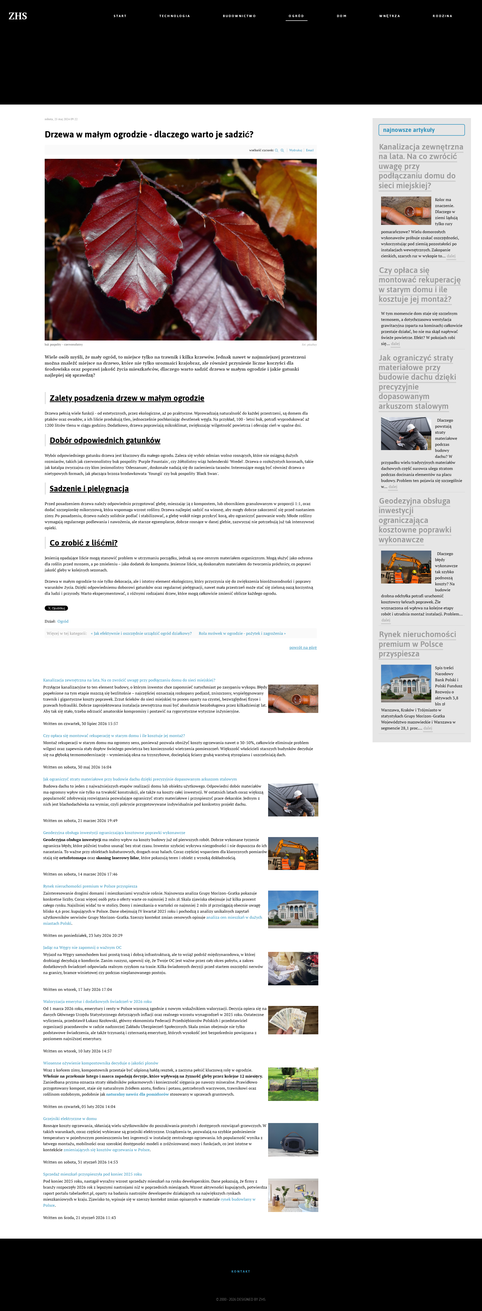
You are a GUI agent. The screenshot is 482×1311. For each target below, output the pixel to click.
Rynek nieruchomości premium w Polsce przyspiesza (90, 886)
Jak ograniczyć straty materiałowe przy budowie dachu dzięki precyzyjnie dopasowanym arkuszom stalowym (140, 779)
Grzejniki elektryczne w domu (70, 1118)
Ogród (63, 621)
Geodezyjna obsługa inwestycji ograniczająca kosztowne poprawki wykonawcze (114, 832)
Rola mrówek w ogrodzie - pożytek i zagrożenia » (242, 633)
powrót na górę (303, 647)
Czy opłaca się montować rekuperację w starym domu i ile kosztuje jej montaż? (114, 735)
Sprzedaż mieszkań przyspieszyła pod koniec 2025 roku (92, 1174)
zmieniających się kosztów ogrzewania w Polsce (107, 1149)
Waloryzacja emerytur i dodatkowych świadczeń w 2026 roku (97, 1001)
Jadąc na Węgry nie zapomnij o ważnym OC (82, 947)
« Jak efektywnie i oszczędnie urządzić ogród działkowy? (141, 633)
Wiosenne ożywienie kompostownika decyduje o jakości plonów (100, 1063)
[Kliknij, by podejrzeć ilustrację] (181, 249)
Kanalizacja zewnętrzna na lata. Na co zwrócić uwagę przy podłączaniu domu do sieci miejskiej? (129, 680)
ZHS (18, 15)
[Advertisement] (241, 69)
